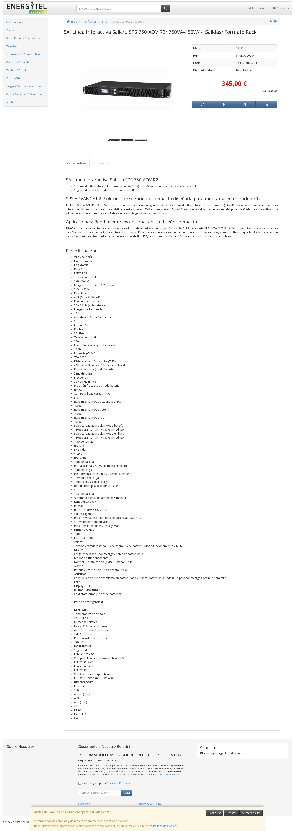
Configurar (215, 813)
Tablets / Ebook (16, 70)
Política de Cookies (165, 826)
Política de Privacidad (170, 774)
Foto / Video (14, 78)
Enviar (126, 792)
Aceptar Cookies (251, 813)
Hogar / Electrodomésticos (23, 86)
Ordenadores (14, 22)
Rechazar (231, 813)
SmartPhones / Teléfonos (23, 38)
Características (76, 163)
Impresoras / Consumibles (23, 54)
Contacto (282, 8)
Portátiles (12, 30)
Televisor (12, 46)
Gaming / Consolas (18, 62)
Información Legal (149, 804)
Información (101, 163)
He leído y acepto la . (107, 783)
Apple (9, 102)
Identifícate (259, 8)
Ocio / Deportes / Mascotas (24, 94)
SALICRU (241, 48)
